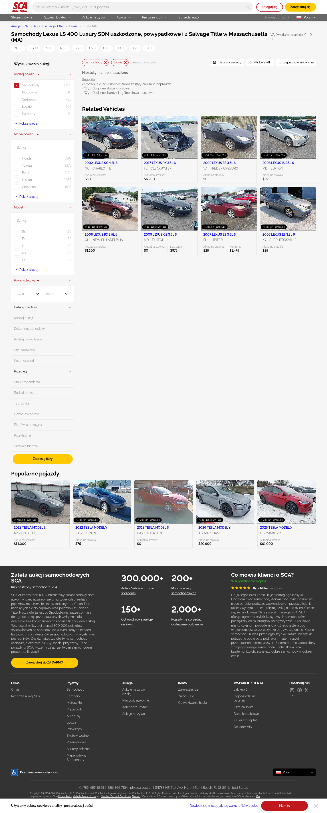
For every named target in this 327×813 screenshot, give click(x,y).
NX (63, 48)
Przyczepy (74, 729)
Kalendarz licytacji (135, 707)
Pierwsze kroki (152, 17)
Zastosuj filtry (43, 459)
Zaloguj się (269, 7)
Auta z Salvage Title (48, 26)
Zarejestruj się (300, 7)
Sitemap (136, 796)
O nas (15, 689)
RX (18, 48)
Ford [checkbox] (25, 172)
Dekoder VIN (243, 727)
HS (134, 48)
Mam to (284, 805)
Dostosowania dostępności (39, 772)
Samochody (93, 62)
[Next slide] (201, 62)
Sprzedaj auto (188, 17)
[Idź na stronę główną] (19, 7)
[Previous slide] (85, 62)
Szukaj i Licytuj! (55, 17)
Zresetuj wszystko (144, 62)
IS (48, 48)
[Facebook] (299, 690)
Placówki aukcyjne (135, 700)
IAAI (258, 796)
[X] (307, 690)
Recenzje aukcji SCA (25, 696)
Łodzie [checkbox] (27, 106)
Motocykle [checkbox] (29, 92)
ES (34, 48)
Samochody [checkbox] (31, 85)
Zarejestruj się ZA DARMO (44, 662)
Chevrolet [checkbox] (29, 187)
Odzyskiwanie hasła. (193, 702)
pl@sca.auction (141, 787)
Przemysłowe (76, 742)
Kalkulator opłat (245, 720)
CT (148, 48)
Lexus (73, 26)
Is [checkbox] (23, 246)
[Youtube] (292, 695)
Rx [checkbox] (24, 231)
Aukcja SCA (19, 26)
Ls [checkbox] (23, 260)
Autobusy (74, 716)
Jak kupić (240, 689)
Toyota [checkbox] (27, 165)
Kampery (73, 696)
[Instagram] (292, 690)
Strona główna (21, 17)
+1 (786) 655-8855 (91, 787)
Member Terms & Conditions (116, 796)
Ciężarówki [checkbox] (30, 99)
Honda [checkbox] (27, 158)
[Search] (248, 7)
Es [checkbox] (24, 239)
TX (121, 48)
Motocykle (74, 702)
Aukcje (121, 17)
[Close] (316, 806)
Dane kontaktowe (246, 714)
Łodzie (71, 722)
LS (92, 48)
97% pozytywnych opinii (248, 581)
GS (78, 48)
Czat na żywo (243, 707)
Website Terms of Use (84, 796)
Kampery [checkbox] (28, 113)
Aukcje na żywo (93, 17)
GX (106, 48)
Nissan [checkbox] (27, 180)
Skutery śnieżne (78, 749)
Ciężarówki (74, 709)
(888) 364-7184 (117, 787)
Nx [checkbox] (24, 253)
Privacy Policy (65, 796)
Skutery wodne (78, 735)
